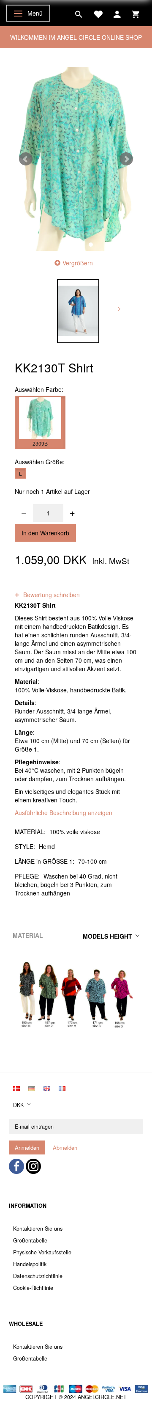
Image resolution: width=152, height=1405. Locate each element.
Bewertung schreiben (51, 594)
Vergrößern (77, 263)
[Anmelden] (117, 13)
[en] (46, 1087)
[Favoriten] (98, 13)
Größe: (40, 461)
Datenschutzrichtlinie (37, 1276)
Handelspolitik (29, 1264)
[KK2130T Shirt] (76, 159)
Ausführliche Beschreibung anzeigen (63, 812)
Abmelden (65, 1147)
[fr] (62, 1087)
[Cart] (135, 13)
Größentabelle (30, 1240)
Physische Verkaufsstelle (42, 1252)
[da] (16, 1087)
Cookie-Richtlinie (33, 1288)
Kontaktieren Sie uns (37, 1228)
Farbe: (39, 389)
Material (28, 935)
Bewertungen (81, 586)
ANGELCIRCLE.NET (102, 1397)
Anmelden (27, 1147)
